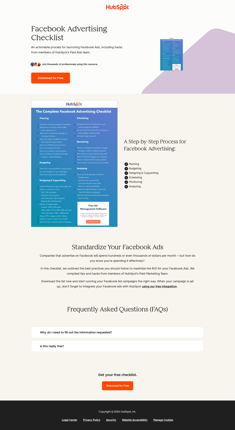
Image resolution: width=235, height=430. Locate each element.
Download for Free (50, 78)
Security (111, 420)
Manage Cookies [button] (163, 420)
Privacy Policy (91, 420)
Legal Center (69, 420)
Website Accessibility (135, 420)
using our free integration (159, 286)
